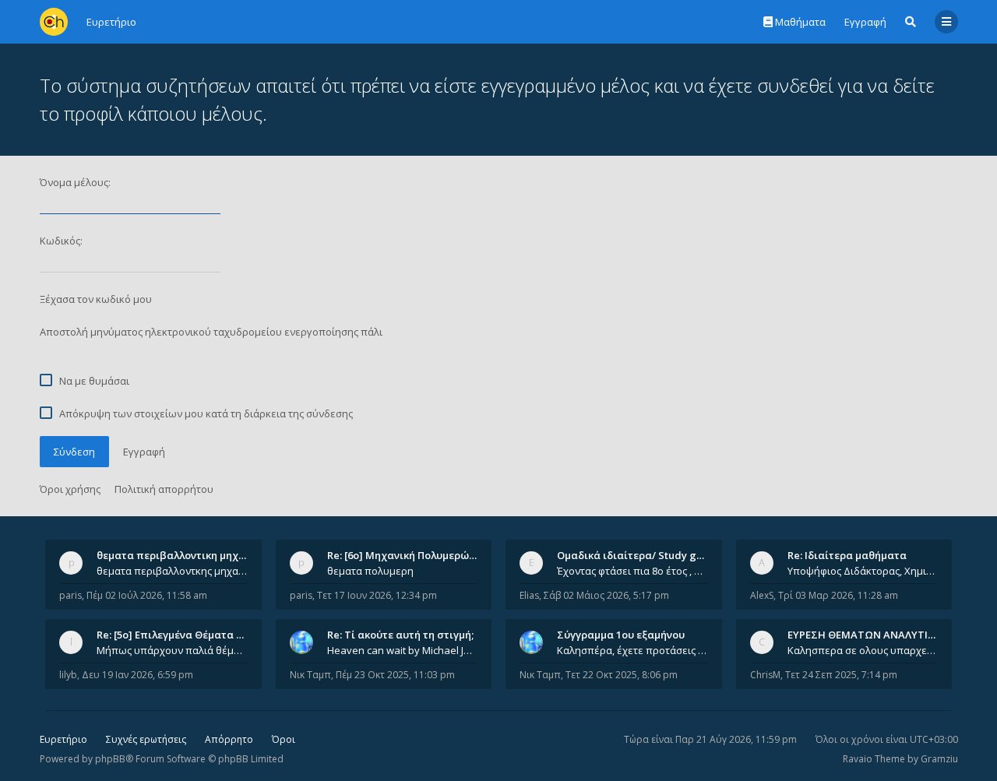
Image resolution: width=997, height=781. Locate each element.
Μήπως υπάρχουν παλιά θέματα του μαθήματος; (172, 650)
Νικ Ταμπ (310, 674)
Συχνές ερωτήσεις (146, 739)
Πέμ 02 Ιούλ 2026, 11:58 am (146, 595)
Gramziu (939, 758)
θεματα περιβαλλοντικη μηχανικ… (182, 555)
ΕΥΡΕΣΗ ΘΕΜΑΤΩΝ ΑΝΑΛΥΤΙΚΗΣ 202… (881, 635)
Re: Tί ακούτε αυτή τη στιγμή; (400, 635)
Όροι (283, 739)
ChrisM (765, 674)
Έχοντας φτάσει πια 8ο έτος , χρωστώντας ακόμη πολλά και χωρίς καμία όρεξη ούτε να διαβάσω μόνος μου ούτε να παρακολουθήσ (632, 571)
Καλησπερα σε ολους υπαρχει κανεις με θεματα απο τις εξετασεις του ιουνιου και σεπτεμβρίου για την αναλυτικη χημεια (863, 650)
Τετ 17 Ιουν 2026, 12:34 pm (377, 595)
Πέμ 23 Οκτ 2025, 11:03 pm (395, 674)
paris (70, 595)
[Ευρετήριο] (54, 22)
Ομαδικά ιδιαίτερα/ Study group (638, 555)
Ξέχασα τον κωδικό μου (96, 299)
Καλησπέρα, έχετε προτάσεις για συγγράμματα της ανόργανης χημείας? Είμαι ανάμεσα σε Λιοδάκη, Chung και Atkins (632, 650)
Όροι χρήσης (70, 489)
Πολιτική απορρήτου (163, 489)
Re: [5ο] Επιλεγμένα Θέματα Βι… (175, 635)
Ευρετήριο (63, 739)
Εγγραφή (865, 22)
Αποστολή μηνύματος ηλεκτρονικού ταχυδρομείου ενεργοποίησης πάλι (211, 332)
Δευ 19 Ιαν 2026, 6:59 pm (137, 674)
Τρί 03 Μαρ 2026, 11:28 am (838, 595)
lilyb (68, 674)
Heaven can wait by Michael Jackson (402, 650)
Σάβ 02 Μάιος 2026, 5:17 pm (606, 595)
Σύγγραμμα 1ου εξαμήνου (621, 635)
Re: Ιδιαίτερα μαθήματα (847, 555)
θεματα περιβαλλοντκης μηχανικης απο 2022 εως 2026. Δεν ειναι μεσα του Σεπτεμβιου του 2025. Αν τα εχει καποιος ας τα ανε (172, 571)
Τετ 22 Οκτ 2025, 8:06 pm (621, 674)
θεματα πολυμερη (370, 571)
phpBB (110, 758)
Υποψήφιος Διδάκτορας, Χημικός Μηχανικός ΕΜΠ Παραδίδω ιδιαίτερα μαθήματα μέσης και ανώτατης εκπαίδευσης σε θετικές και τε (863, 571)
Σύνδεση (74, 452)
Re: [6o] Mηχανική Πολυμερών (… (407, 555)
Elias (529, 595)
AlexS (761, 595)
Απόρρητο (229, 739)
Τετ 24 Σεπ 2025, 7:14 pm (841, 674)
